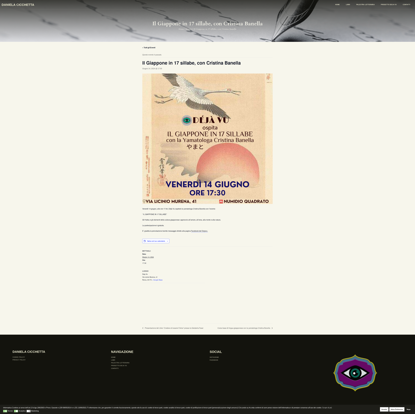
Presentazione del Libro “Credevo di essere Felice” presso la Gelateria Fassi (173, 328)
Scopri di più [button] (327, 408)
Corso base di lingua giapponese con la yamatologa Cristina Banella (244, 328)
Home (181, 29)
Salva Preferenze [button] (397, 409)
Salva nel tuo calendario (156, 241)
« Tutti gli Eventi (148, 47)
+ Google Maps (157, 280)
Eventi (189, 29)
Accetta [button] (384, 409)
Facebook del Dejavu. (199, 231)
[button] (5, 411)
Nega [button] (408, 409)
